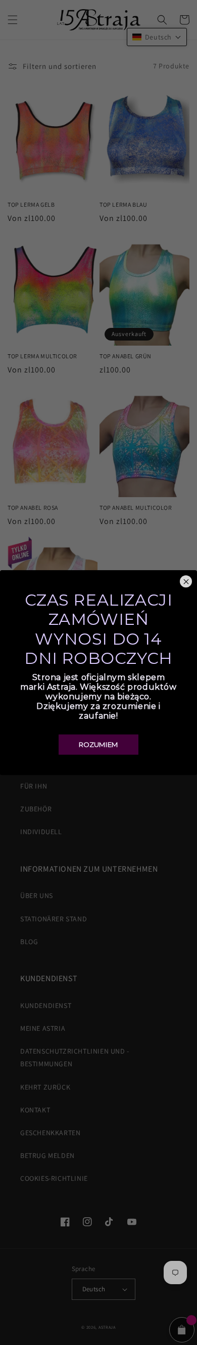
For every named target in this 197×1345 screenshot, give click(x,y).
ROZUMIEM (98, 744)
